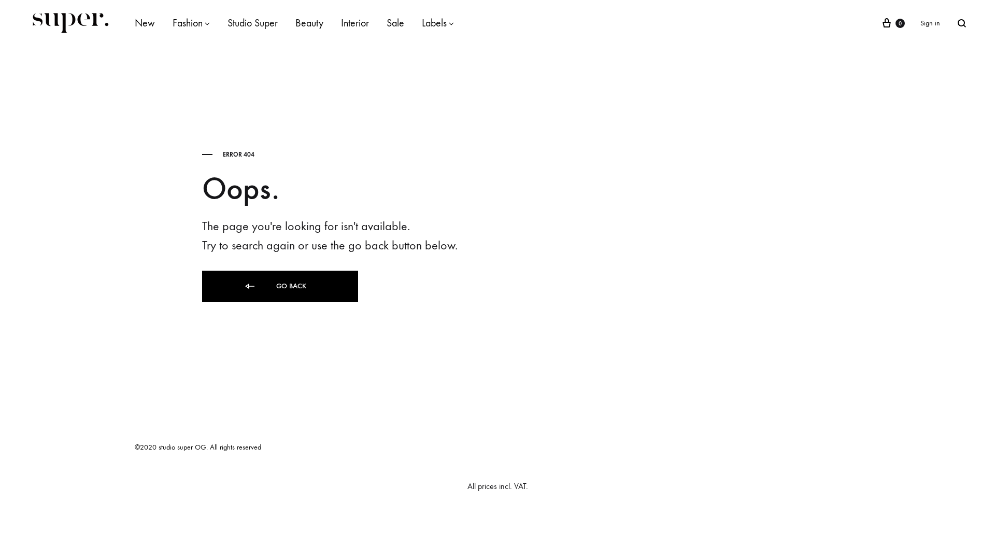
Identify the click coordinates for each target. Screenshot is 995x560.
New (145, 23)
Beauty (309, 23)
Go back (290, 286)
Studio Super (253, 23)
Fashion (188, 23)
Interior (355, 23)
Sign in (930, 23)
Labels (434, 23)
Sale (395, 23)
